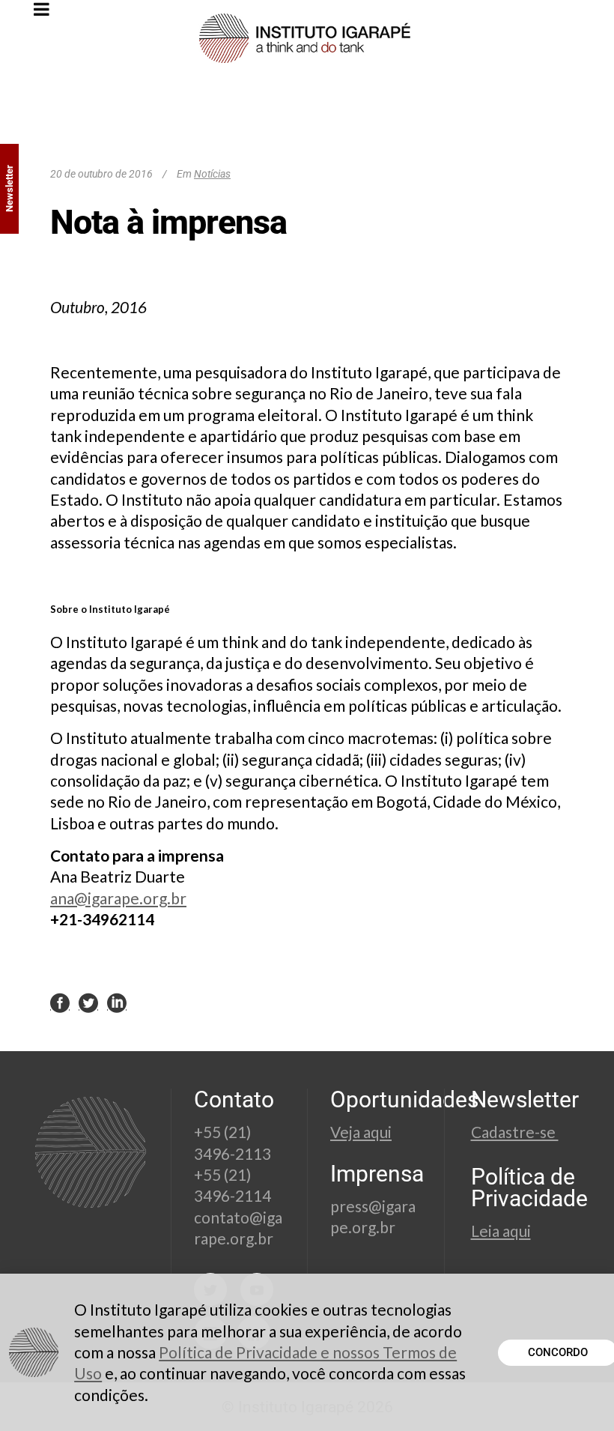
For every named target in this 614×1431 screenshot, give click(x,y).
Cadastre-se (515, 1131)
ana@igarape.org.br (118, 898)
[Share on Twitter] (88, 1002)
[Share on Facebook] (60, 1002)
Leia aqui (501, 1230)
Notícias (212, 174)
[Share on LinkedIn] (117, 1002)
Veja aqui (361, 1131)
